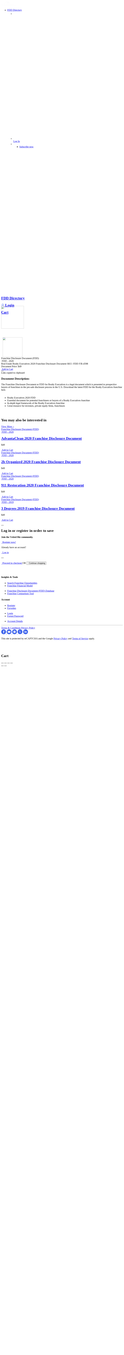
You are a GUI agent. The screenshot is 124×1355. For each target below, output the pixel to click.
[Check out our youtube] (9, 633)
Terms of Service (80, 638)
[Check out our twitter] (20, 633)
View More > (7, 426)
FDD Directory (13, 298)
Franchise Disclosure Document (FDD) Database (30, 591)
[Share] (5, 663)
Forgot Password (15, 616)
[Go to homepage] (9, 5)
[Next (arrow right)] (5, 665)
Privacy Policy (28, 628)
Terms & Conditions (11, 628)
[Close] (2, 525)
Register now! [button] (8, 542)
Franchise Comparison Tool (20, 593)
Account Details (15, 621)
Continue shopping (36, 563)
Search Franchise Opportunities (22, 583)
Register (11, 605)
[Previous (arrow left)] (2, 665)
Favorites (11, 608)
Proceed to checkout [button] (11, 563)
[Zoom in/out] (11, 663)
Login (9, 305)
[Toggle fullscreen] (8, 663)
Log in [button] (5, 552)
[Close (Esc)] (2, 663)
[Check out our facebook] (4, 633)
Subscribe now (26, 146)
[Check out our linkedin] (25, 633)
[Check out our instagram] (15, 633)
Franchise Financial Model (20, 585)
